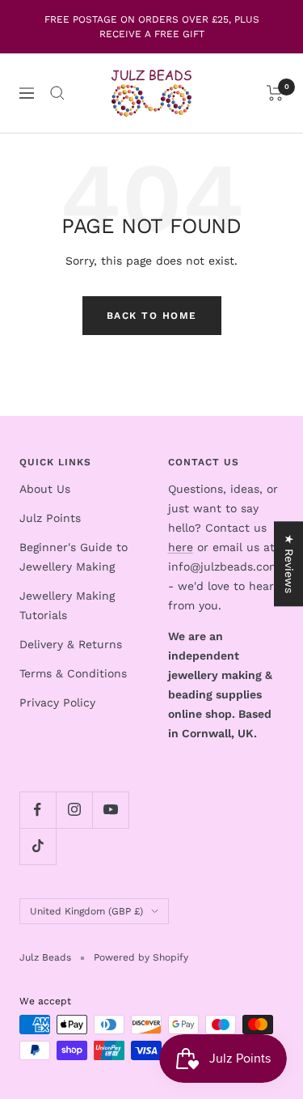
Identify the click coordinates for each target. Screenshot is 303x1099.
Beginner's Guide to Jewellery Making (73, 557)
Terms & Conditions (73, 673)
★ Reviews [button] (289, 563)
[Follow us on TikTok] (37, 846)
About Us (44, 488)
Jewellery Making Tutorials (67, 605)
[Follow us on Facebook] (37, 809)
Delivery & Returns (70, 644)
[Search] (57, 93)
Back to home (152, 315)
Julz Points (50, 517)
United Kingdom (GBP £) (86, 911)
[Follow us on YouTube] (110, 809)
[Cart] (275, 93)
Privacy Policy (57, 702)
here (180, 547)
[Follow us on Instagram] (74, 809)
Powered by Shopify (141, 957)
